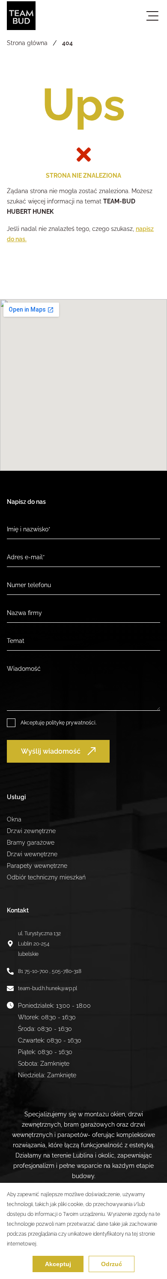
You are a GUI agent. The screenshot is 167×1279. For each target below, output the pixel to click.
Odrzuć (111, 1264)
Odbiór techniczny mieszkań (46, 877)
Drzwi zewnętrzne (31, 830)
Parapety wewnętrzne (37, 865)
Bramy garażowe (30, 842)
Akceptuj (58, 1264)
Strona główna (27, 42)
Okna (14, 819)
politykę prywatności (70, 723)
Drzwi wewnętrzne (32, 854)
